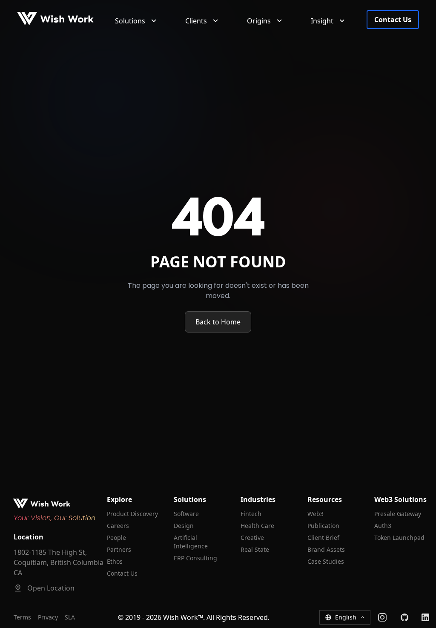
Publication (323, 526)
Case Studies (325, 561)
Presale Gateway (397, 514)
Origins (259, 21)
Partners (119, 549)
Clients (196, 21)
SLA (70, 617)
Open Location (51, 588)
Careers (118, 526)
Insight (322, 21)
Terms (22, 617)
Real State (255, 549)
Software (186, 514)
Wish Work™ (183, 617)
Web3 (315, 514)
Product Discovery (132, 514)
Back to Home (218, 322)
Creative (252, 537)
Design (184, 526)
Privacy (48, 617)
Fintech (251, 514)
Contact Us (392, 19)
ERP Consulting (195, 558)
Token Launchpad (399, 537)
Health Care (257, 526)
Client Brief (323, 537)
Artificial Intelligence (191, 541)
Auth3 (382, 526)
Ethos (115, 561)
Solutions (130, 21)
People (116, 537)
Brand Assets (326, 549)
